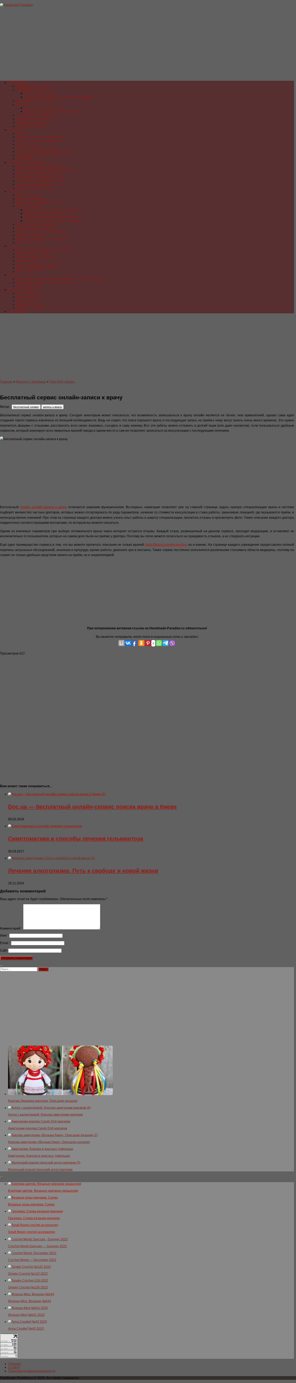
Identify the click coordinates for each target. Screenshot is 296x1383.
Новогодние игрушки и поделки (39, 180)
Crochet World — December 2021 (32, 1260)
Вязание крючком (29, 206)
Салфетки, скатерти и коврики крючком (53, 220)
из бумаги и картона (31, 122)
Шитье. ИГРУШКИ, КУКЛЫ (35, 268)
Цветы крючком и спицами (36, 228)
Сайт (3, 950)
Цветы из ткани (27, 144)
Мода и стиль (26, 300)
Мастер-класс (18, 129)
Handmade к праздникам (26, 162)
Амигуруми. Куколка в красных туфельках (39, 1155)
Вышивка (23, 104)
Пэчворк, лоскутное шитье (35, 257)
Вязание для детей (30, 242)
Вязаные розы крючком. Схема (31, 1204)
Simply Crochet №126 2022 (28, 1287)
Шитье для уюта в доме (33, 253)
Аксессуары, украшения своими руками (46, 151)
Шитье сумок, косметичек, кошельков (43, 249)
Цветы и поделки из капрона (37, 148)
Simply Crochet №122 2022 (28, 1273)
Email (5, 943)
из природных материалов (36, 115)
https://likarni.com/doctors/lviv (165, 544)
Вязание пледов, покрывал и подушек (52, 209)
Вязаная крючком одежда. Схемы (49, 213)
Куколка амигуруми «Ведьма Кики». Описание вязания (49, 1142)
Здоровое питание (30, 308)
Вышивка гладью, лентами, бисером (51, 111)
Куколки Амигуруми (30, 198)
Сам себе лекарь (28, 297)
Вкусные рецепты (29, 286)
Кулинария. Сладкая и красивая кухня (44, 282)
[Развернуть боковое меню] (1, 966)
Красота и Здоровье (23, 289)
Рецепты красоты (29, 293)
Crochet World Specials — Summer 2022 (37, 1246)
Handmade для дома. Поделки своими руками (58, 97)
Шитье (13, 246)
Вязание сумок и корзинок (35, 224)
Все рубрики (17, 311)
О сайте (14, 1367)
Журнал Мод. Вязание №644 (29, 1301)
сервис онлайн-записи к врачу (43, 507)
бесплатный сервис (26, 406)
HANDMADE (17, 82)
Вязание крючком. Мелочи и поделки (51, 217)
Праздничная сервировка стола (40, 177)
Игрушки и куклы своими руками (40, 137)
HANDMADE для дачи (32, 86)
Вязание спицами (29, 235)
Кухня (12, 275)
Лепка (20, 133)
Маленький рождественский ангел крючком (40, 1169)
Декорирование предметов (36, 100)
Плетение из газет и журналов (38, 140)
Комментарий (11, 928)
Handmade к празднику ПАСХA (39, 173)
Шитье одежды (27, 260)
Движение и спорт (29, 304)
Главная (6, 381)
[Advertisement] (121, 45)
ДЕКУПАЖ (24, 159)
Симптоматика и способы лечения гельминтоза (75, 838)
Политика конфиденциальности (31, 1371)
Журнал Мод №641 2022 (26, 1315)
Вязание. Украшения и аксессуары (42, 238)
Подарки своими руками (34, 188)
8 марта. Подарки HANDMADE (39, 166)
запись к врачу (52, 406)
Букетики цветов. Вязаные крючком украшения (43, 1190)
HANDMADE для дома (33, 89)
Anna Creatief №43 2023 (26, 1328)
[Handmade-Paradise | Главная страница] (16, 5)
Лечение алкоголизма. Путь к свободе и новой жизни (83, 871)
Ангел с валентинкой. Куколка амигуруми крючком (45, 1114)
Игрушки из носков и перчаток (38, 264)
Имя (4, 935)
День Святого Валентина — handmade (45, 169)
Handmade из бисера (32, 126)
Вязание (14, 191)
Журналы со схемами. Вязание (39, 202)
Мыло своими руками (40, 93)
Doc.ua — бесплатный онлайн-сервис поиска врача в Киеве (92, 807)
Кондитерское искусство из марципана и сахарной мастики (60, 278)
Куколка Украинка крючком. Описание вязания (42, 1101)
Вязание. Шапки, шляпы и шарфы (41, 231)
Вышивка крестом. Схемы (43, 108)
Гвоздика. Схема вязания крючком (34, 1218)
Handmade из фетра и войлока (39, 155)
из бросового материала (34, 119)
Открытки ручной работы (34, 184)
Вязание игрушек (29, 195)
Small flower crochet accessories (31, 1232)
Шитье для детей (28, 271)
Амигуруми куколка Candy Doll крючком (37, 1128)
